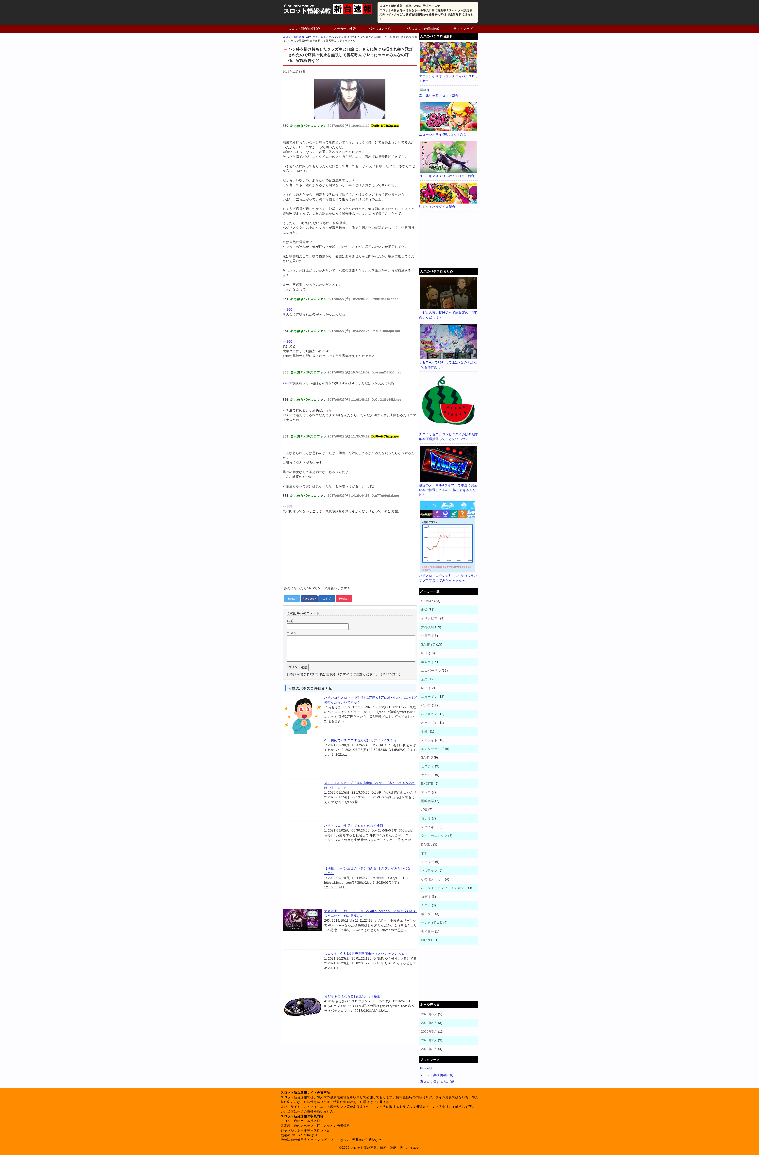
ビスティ (427, 766)
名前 (290, 621)
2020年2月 (429, 1040)
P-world (426, 1068)
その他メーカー (432, 879)
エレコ (426, 792)
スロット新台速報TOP (304, 28)
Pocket (343, 598)
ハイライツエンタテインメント (444, 888)
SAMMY (427, 601)
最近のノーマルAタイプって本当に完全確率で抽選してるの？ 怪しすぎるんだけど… (448, 490)
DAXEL (426, 844)
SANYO (427, 757)
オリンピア (429, 618)
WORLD (427, 940)
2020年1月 (429, 1049)
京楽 (424, 679)
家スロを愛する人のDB (437, 1081)
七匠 (424, 731)
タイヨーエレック (434, 835)
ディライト (429, 740)
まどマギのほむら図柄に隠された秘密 (352, 996)
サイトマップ (462, 28)
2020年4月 (429, 1023)
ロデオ (426, 896)
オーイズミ (429, 722)
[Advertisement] (350, 553)
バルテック (429, 870)
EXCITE (427, 783)
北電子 (426, 635)
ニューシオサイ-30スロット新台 (443, 134)
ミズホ (426, 905)
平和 (424, 853)
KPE (424, 688)
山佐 (424, 609)
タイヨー (427, 931)
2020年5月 (429, 1014)
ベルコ (426, 705)
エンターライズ (432, 749)
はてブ (326, 598)
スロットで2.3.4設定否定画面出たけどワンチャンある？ (366, 953)
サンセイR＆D (432, 922)
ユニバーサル (431, 670)
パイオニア (429, 714)
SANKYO (428, 644)
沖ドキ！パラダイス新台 (437, 206)
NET (424, 653)
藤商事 (426, 662)
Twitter (292, 598)
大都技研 (427, 627)
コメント (293, 633)
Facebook (309, 598)
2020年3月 (429, 1031)
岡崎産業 (427, 801)
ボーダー (427, 914)
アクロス (427, 775)
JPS (424, 809)
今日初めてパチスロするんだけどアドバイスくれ (360, 740)
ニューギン (429, 696)
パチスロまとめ (380, 28)
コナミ (426, 818)
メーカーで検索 (345, 28)
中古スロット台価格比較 (422, 28)
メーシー (427, 862)
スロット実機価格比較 (436, 1075)
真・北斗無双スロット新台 (439, 95)
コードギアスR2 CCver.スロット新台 (446, 176)
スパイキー (429, 827)
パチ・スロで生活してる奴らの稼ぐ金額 (353, 825)
